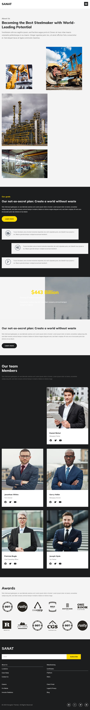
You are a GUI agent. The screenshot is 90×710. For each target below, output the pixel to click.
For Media (5, 688)
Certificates (50, 669)
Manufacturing (51, 665)
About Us (4, 665)
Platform (49, 673)
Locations (5, 669)
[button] (86, 4)
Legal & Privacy (51, 688)
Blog (48, 692)
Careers (4, 684)
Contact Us (5, 677)
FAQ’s (48, 677)
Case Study (5, 673)
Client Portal (50, 684)
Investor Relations (7, 692)
